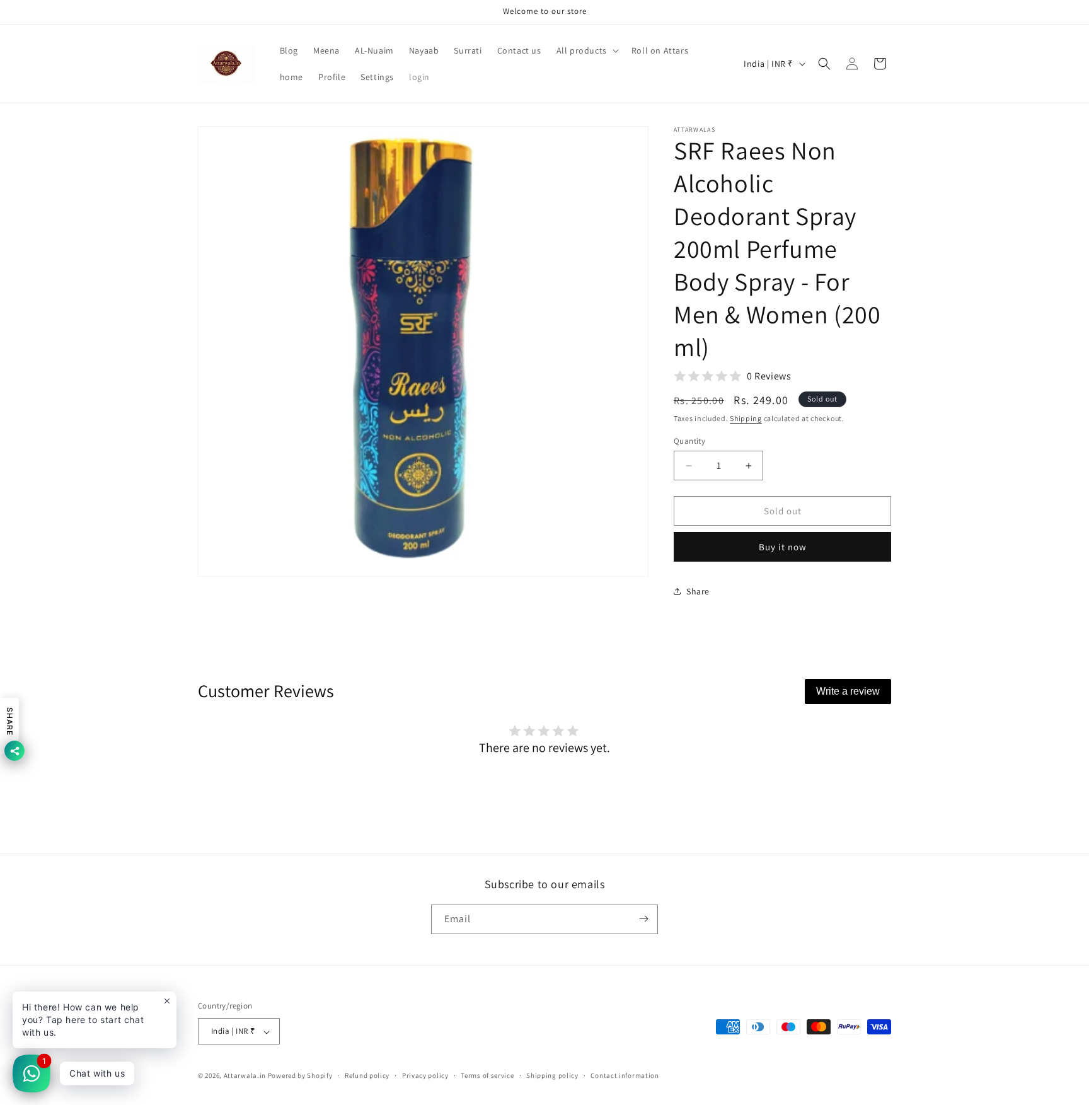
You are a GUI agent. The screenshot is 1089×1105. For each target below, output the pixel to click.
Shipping (746, 418)
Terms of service (487, 1075)
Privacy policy (425, 1075)
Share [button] (698, 591)
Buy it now (783, 547)
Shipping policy (552, 1075)
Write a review (848, 691)
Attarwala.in (245, 1076)
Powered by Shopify (300, 1076)
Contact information (625, 1075)
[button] (586, 50)
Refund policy (367, 1075)
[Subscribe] (643, 919)
